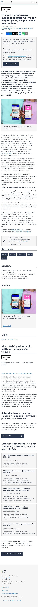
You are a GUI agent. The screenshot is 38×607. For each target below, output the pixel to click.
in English (11, 600)
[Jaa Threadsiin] (16, 34)
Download (7, 326)
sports (29, 254)
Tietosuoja (4, 590)
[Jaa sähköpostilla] (26, 34)
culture (5, 254)
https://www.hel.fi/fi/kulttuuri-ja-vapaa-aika (16, 373)
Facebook (4, 587)
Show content (11, 64)
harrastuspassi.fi (6, 153)
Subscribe (7, 436)
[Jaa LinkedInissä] (10, 34)
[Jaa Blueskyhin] (20, 34)
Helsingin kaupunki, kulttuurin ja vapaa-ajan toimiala (17, 28)
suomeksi (4, 600)
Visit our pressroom (12, 554)
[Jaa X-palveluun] (13, 34)
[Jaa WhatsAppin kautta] (23, 34)
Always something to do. (23, 231)
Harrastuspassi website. (9, 339)
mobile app (21, 254)
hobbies (12, 254)
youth (4, 258)
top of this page (23, 241)
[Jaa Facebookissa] (7, 34)
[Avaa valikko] (12, 2)
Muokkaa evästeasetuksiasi (9, 593)
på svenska (18, 600)
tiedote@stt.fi (5, 578)
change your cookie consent (17, 56)
